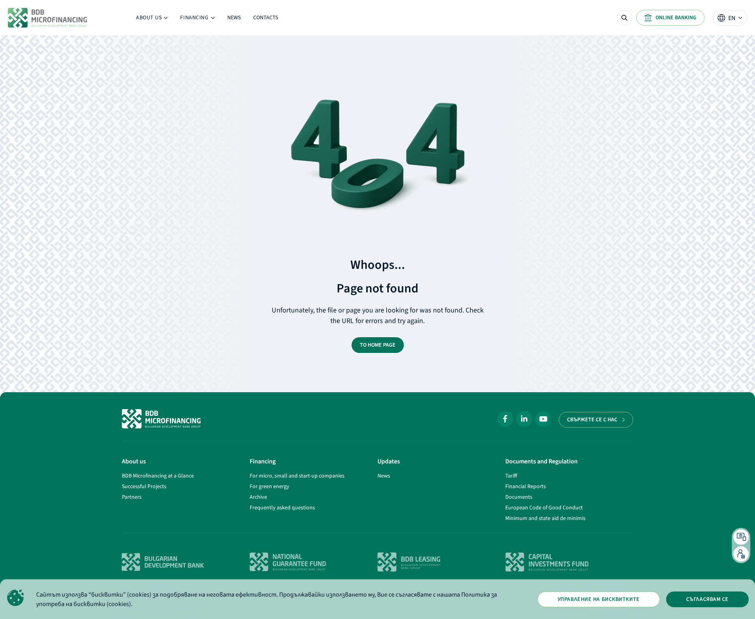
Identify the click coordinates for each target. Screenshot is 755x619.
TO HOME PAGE (378, 345)
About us (152, 19)
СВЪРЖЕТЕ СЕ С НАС (592, 420)
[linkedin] (524, 419)
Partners (132, 497)
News (234, 18)
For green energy (269, 486)
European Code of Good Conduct (544, 508)
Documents (518, 497)
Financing (197, 19)
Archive (258, 497)
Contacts (265, 18)
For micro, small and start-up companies (297, 476)
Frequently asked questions (282, 508)
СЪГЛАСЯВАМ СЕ (707, 599)
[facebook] (505, 419)
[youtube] (543, 419)
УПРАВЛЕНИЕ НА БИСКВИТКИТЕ (599, 599)
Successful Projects (144, 486)
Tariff (511, 476)
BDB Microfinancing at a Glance (158, 476)
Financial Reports (525, 486)
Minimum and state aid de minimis (545, 518)
